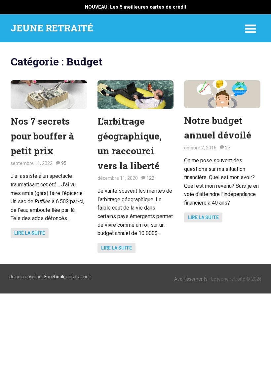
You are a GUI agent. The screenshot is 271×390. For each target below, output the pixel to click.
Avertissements (191, 279)
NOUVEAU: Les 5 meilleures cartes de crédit (135, 7)
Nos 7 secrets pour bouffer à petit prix (42, 136)
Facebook (54, 276)
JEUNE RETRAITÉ (52, 28)
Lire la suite (29, 233)
